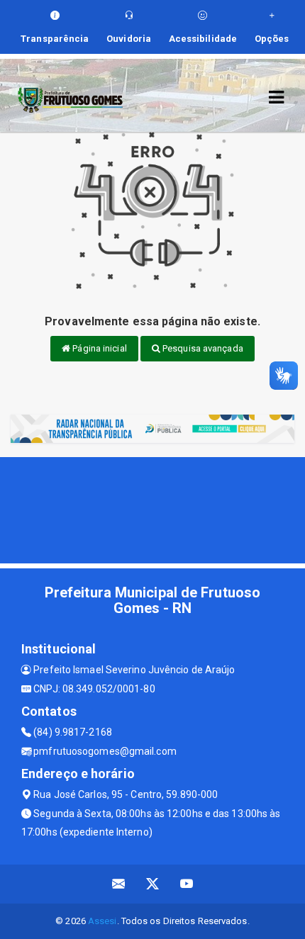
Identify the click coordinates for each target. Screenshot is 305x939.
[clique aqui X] (152, 884)
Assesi (102, 921)
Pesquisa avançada (201, 348)
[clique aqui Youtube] (186, 884)
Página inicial (98, 348)
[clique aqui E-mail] (118, 884)
